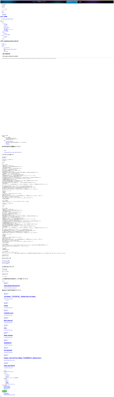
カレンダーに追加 (5, 135)
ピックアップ (6, 26)
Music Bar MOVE (9, 365)
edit (5, 14)
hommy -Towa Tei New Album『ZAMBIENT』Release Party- (23, 358)
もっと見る (27, 201)
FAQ (6, 380)
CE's (5, 328)
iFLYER (5, 370)
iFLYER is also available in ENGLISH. (9, 394)
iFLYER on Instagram (7, 387)
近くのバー (7, 143)
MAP (6, 142)
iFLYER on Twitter (6, 385)
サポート (7, 381)
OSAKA (8, 142)
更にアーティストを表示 (6, 260)
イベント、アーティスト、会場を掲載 (12, 377)
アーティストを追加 (5, 263)
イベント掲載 (6, 31)
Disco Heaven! (8, 320)
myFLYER (3, 14)
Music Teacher (8, 335)
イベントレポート (7, 27)
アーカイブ (5, 36)
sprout (6, 305)
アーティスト (4, 44)
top (0, 396)
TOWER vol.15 (8, 313)
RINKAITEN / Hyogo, (8, 298)
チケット (5, 25)
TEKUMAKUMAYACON (12, 285)
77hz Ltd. (11, 371)
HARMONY (8, 343)
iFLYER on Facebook (7, 386)
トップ (3, 43)
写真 (3, 12)
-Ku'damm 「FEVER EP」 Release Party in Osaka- (20, 296)
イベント (3, 10)
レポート (5, 37)
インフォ (7, 379)
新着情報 (80, 1)
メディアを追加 (4, 269)
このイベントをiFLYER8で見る (72, 1)
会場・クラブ (6, 28)
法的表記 (7, 382)
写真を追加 (4, 157)
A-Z (4, 32)
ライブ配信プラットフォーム (8, 29)
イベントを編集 (7, 137)
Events (3, 22)
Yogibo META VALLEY (9, 141)
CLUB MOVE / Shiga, (8, 307)
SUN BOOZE (8, 350)
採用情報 (7, 383)
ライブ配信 (5, 24)
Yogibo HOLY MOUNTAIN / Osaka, (10, 287)
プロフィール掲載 (7, 34)
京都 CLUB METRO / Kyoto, (9, 360)
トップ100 (5, 33)
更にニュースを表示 (5, 271)
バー (3, 11)
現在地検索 (5, 30)
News (3, 35)
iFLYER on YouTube (7, 388)
